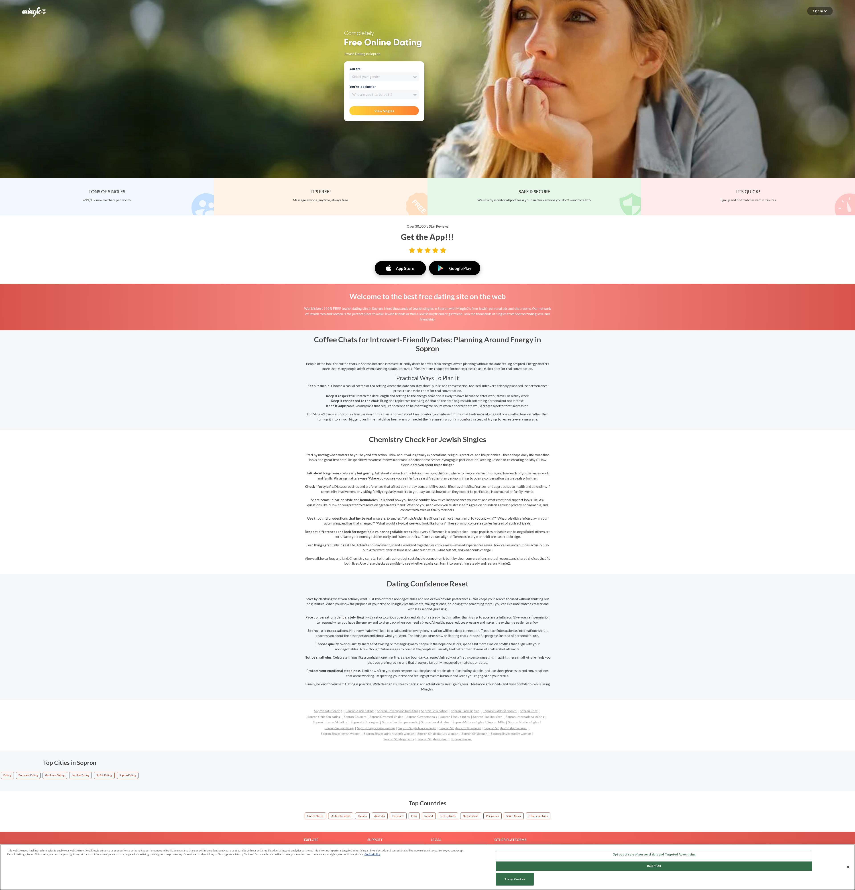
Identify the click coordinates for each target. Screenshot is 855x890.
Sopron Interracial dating (330, 722)
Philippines (492, 816)
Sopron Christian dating (323, 717)
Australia (379, 816)
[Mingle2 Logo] (34, 11)
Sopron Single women (432, 739)
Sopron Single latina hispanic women (389, 733)
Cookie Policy (372, 854)
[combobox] (384, 76)
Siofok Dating (104, 775)
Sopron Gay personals (422, 717)
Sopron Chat (528, 711)
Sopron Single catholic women (460, 728)
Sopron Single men (474, 733)
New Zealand (470, 816)
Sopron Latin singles (365, 722)
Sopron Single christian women (505, 728)
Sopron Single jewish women (340, 733)
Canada (362, 816)
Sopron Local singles (435, 722)
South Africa (513, 816)
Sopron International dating (525, 717)
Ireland (428, 816)
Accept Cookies (515, 879)
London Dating (80, 775)
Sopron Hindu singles (455, 717)
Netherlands (448, 816)
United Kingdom (340, 816)
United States (315, 816)
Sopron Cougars (355, 717)
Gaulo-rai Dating (54, 775)
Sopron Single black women (417, 728)
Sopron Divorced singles (386, 717)
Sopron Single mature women (437, 733)
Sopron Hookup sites (487, 717)
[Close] (848, 867)
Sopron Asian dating (360, 711)
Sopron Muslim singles (523, 722)
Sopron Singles (461, 739)
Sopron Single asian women (376, 728)
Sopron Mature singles (468, 722)
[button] (820, 11)
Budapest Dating (28, 775)
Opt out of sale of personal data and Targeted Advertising (654, 854)
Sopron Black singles (465, 711)
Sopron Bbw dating (434, 711)
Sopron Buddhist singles (500, 711)
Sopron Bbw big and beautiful (397, 711)
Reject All (654, 866)
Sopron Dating (127, 775)
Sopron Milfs (496, 722)
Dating (7, 775)
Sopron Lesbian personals (400, 722)
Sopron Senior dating (339, 728)
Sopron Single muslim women (511, 733)
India (414, 816)
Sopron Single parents (398, 739)
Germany (398, 816)
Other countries (538, 816)
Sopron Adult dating (328, 711)
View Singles (384, 111)
